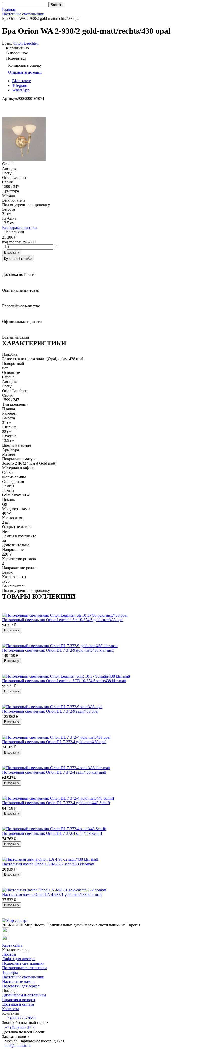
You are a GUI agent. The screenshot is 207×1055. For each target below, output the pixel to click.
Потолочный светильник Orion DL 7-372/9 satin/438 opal (50, 711)
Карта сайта (12, 945)
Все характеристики (19, 227)
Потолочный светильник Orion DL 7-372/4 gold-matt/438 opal (54, 742)
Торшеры (10, 972)
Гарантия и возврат (18, 999)
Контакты (10, 1009)
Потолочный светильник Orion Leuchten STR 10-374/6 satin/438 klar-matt (64, 681)
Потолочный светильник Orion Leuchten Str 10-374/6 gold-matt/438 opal (62, 620)
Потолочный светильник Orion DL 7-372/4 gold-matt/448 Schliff (56, 803)
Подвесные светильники (23, 963)
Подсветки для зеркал (21, 986)
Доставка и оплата (18, 1004)
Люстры (9, 954)
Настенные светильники (23, 14)
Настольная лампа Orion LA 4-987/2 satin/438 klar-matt (48, 864)
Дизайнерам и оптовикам (24, 995)
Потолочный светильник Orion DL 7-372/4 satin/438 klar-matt (54, 772)
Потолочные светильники (24, 968)
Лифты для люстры (18, 959)
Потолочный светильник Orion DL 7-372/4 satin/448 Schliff (52, 833)
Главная (9, 9)
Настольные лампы (18, 981)
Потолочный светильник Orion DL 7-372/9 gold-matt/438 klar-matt (58, 650)
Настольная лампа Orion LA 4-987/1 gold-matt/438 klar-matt (52, 894)
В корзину (11, 252)
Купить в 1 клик (16, 259)
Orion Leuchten (26, 43)
